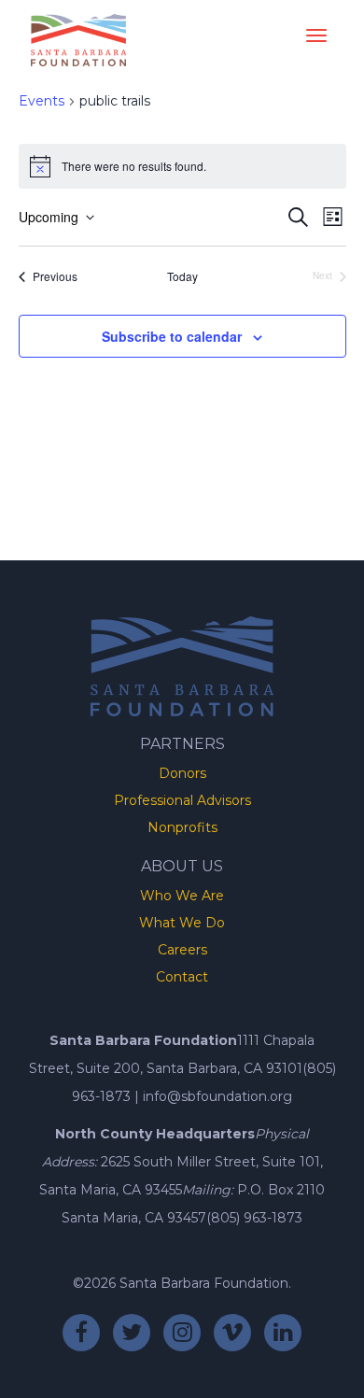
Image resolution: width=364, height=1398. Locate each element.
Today (182, 276)
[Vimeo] (232, 1332)
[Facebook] (81, 1332)
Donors (182, 773)
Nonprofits (182, 827)
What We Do (182, 922)
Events (41, 100)
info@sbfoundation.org (217, 1096)
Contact (182, 976)
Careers (182, 949)
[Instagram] (182, 1332)
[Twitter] (131, 1332)
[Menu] (316, 31)
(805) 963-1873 (254, 1217)
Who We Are (182, 895)
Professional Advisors (182, 800)
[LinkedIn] (282, 1332)
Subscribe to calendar (172, 336)
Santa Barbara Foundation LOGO (78, 40)
